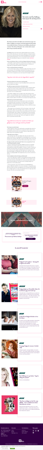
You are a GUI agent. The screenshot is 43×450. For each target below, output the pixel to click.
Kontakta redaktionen (25, 431)
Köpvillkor (12, 431)
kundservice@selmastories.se (5, 431)
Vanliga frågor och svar (14, 433)
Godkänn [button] (12, 448)
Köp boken (25, 185)
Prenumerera (30, 238)
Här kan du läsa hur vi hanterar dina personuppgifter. (33, 236)
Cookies (12, 430)
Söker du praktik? (24, 433)
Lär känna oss (24, 430)
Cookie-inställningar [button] (5, 448)
